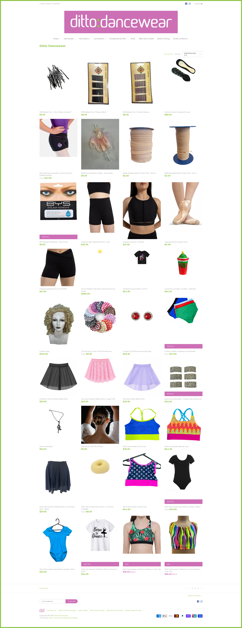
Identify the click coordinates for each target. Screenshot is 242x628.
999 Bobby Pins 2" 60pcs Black (93, 112)
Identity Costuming (115, 610)
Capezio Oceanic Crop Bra (133, 242)
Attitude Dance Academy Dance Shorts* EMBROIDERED (56, 174)
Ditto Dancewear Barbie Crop (177, 446)
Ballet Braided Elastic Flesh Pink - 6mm (181, 173)
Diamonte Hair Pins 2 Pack (92, 446)
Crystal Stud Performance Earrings (137, 351)
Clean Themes (54, 618)
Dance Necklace (46, 446)
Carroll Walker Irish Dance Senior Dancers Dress (98, 290)
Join (48, 4)
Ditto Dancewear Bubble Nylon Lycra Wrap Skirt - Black (57, 508)
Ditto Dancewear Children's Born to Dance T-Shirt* (99, 570)
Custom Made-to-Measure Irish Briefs (180, 351)
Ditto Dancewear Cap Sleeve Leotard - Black (183, 507)
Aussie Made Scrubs (133, 610)
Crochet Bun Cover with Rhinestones (96, 351)
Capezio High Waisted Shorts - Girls (95, 242)
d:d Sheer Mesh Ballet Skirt (134, 399)
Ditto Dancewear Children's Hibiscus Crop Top (142, 569)
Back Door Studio (97, 610)
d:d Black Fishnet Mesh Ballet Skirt (54, 399)
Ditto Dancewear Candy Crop (135, 507)
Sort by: (178, 54)
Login (42, 4)
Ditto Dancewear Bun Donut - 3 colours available (97, 508)
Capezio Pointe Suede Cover (176, 242)
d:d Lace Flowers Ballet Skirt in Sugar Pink (98, 399)
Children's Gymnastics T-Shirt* (135, 289)
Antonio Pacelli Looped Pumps (177, 112)
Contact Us (51, 610)
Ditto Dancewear (61, 615)
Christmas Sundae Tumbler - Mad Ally (180, 289)
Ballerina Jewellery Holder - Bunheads (97, 173)
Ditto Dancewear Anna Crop (134, 446)
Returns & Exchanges (67, 610)
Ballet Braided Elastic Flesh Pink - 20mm (139, 173)
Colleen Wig (45, 351)
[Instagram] (190, 3)
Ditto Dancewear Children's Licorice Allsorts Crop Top (182, 570)
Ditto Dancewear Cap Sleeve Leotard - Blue (57, 569)
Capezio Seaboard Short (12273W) (53, 289)
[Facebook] (186, 3)
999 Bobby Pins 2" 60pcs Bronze (136, 112)
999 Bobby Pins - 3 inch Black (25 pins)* (55, 112)
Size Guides (83, 610)
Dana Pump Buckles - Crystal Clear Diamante (183, 399)
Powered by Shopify (69, 618)
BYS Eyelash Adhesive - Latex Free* (54, 242)
